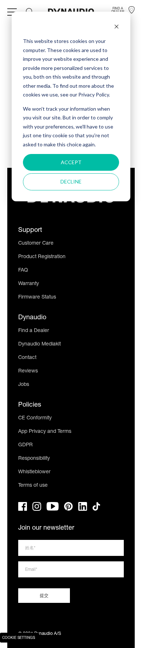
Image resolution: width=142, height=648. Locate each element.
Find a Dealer (33, 330)
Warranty (28, 284)
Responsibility (34, 458)
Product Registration (42, 257)
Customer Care (36, 243)
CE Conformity (35, 418)
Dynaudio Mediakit (39, 344)
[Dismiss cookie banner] (116, 27)
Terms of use (33, 485)
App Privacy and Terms (44, 431)
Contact (27, 357)
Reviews (28, 371)
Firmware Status (37, 297)
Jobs (23, 384)
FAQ (23, 270)
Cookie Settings (18, 638)
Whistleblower (34, 472)
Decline (71, 181)
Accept (71, 162)
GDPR (25, 445)
